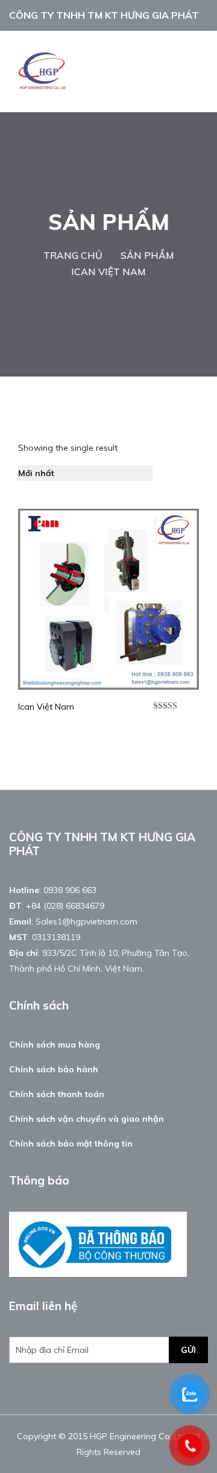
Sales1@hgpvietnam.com (86, 921)
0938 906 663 (69, 890)
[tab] (169, 473)
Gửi (188, 1349)
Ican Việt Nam (46, 706)
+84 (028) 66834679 (65, 905)
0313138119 (56, 937)
